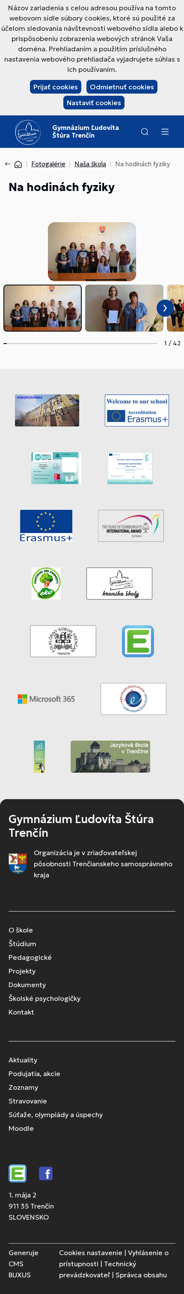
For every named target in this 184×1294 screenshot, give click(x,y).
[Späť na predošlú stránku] (9, 164)
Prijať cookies (55, 86)
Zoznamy (23, 1087)
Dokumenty (27, 984)
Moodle (21, 1128)
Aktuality (23, 1060)
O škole (21, 930)
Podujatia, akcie (34, 1073)
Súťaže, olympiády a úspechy (56, 1114)
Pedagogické (30, 957)
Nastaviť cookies (94, 102)
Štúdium (22, 943)
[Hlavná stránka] (18, 164)
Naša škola (90, 164)
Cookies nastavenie (90, 1252)
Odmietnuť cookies (122, 86)
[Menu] (164, 131)
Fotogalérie (48, 164)
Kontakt (21, 1012)
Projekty (22, 971)
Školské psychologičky (44, 998)
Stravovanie (28, 1101)
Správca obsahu (141, 1274)
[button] (145, 131)
